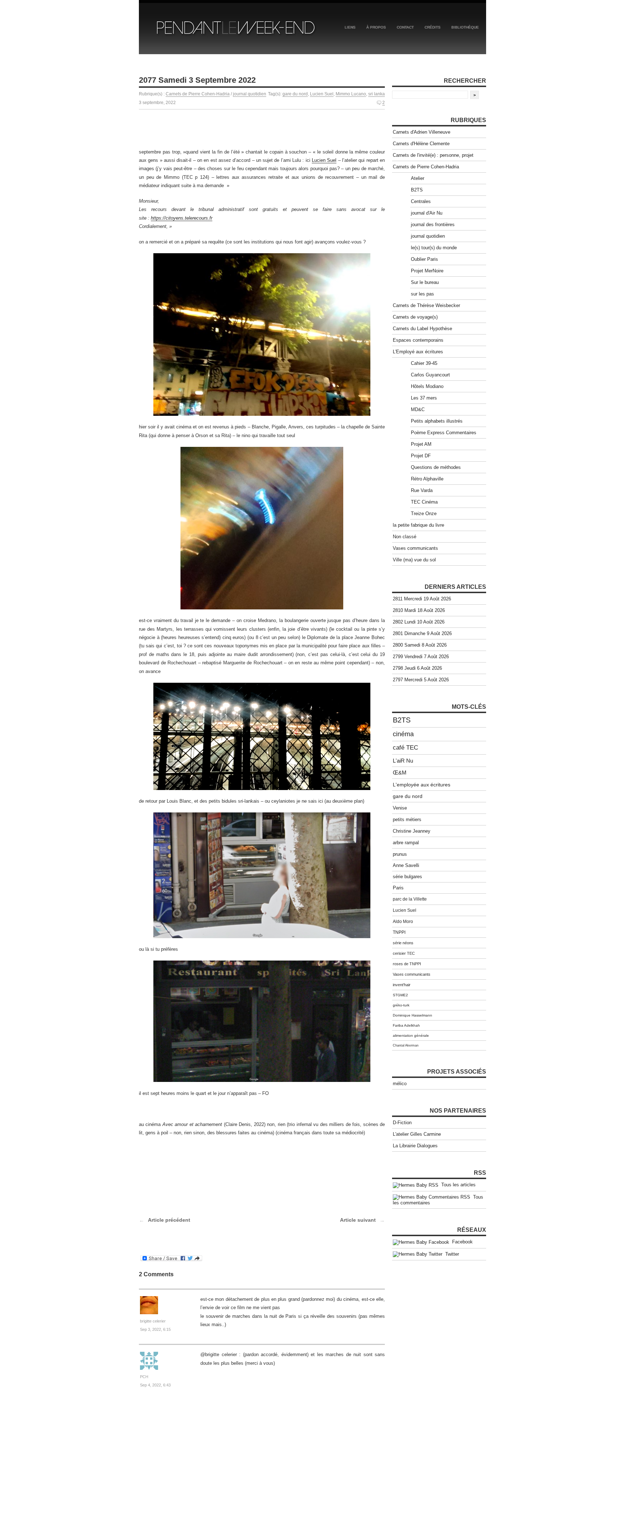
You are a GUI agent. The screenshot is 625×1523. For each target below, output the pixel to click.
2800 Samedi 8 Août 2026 (420, 645)
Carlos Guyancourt (430, 374)
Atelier (417, 178)
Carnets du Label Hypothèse (422, 328)
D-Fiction (402, 1122)
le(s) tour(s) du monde (434, 247)
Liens (350, 27)
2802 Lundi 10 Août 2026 (419, 622)
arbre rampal (406, 842)
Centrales (421, 201)
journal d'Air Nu (426, 213)
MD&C (418, 409)
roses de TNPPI (407, 964)
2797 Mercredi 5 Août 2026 (421, 679)
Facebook (461, 1241)
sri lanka (376, 93)
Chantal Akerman (405, 1045)
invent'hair (402, 985)
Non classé (404, 536)
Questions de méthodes (436, 467)
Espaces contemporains (418, 340)
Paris (398, 887)
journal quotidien (249, 93)
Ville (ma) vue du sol (414, 559)
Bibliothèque (465, 27)
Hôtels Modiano (427, 386)
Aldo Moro (403, 921)
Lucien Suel (321, 93)
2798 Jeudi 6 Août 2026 (417, 668)
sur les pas (422, 294)
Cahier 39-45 (424, 363)
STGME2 (400, 995)
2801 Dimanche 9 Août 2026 (422, 633)
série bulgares (407, 876)
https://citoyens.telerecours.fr (181, 218)
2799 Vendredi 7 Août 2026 (421, 656)
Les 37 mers (424, 398)
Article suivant (358, 1220)
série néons (403, 943)
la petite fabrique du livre (418, 525)
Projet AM (421, 444)
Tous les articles (457, 1184)
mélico (400, 1083)
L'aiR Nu (403, 761)
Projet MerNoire (427, 270)
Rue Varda (422, 490)
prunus (400, 854)
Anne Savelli (406, 865)
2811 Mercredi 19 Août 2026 (422, 598)
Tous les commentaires (438, 1200)
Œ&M (400, 773)
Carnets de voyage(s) (415, 317)
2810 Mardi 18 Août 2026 (419, 610)
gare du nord (295, 93)
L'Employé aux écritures (418, 351)
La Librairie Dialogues (415, 1145)
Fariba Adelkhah (406, 1025)
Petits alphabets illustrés (437, 421)
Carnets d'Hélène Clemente (421, 143)
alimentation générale (411, 1035)
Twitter (450, 1254)
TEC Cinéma (424, 502)
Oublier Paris (424, 259)
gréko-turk (401, 1005)
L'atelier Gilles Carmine (417, 1134)
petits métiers (407, 819)
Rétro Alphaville (427, 479)
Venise (400, 808)
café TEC (405, 747)
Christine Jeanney (411, 831)
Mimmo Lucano (351, 93)
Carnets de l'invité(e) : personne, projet (433, 155)
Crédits (433, 27)
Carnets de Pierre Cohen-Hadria (198, 93)
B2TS (417, 190)
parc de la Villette (410, 899)
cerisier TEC (404, 953)
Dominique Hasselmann (412, 1015)
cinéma (403, 734)
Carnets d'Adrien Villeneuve (421, 132)
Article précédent (169, 1220)
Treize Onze (424, 513)
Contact (405, 27)
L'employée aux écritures (421, 785)
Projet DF (421, 455)
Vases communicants (415, 548)
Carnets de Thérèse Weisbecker (426, 305)
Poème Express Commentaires (443, 432)
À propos (376, 27)
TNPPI (399, 932)
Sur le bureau (425, 282)
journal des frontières (433, 224)
